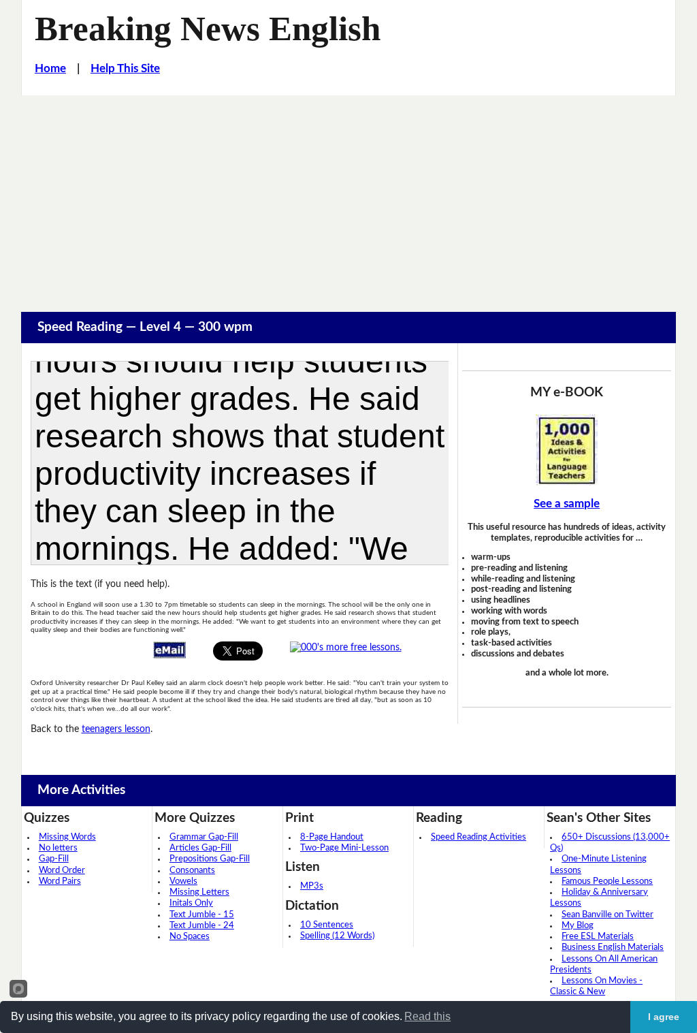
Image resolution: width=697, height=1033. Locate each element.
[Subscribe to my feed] (346, 647)
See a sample (567, 503)
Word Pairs (60, 881)
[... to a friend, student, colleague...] (169, 649)
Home (50, 68)
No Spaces (189, 936)
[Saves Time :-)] (566, 450)
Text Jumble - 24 (201, 925)
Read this (427, 1016)
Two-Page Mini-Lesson (344, 848)
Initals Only (191, 903)
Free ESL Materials (598, 936)
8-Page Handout (331, 837)
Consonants (192, 870)
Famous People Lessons (607, 881)
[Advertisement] (348, 197)
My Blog (578, 925)
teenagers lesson (116, 729)
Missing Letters (199, 892)
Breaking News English (207, 29)
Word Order (62, 870)
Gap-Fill (54, 859)
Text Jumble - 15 (201, 914)
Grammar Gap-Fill (203, 837)
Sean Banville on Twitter (607, 914)
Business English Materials (613, 947)
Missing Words (67, 837)
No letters (58, 848)
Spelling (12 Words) (337, 936)
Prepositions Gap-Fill (209, 859)
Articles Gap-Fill (200, 848)
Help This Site (125, 68)
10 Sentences (326, 925)
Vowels (183, 881)
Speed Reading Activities (478, 837)
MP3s (311, 886)
